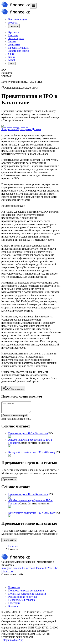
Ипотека (13, 35)
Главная (13, 546)
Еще (12, 63)
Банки (12, 57)
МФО (11, 60)
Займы (12, 41)
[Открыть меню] (33, 5)
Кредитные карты (18, 47)
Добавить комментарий (15, 415)
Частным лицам (17, 19)
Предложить (9, 479)
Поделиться (17, 389)
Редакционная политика (22, 596)
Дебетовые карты (18, 50)
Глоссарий (14, 602)
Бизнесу (14, 26)
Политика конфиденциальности (27, 593)
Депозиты (14, 44)
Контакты (14, 587)
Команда (13, 606)
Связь (11, 53)
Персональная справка (21, 599)
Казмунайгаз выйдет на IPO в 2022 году (31, 452)
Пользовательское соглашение (26, 590)
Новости (13, 22)
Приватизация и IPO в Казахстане (28, 433)
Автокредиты (16, 38)
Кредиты (13, 32)
